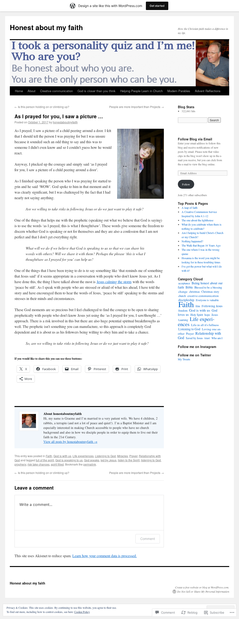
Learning (183, 320)
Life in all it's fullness (205, 325)
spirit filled (57, 464)
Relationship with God (199, 335)
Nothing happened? (192, 241)
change (182, 291)
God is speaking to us (69, 460)
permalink (89, 464)
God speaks (91, 460)
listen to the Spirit (129, 460)
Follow (186, 184)
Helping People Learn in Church (141, 91)
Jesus (214, 315)
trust (207, 338)
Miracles (122, 456)
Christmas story (210, 291)
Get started (157, 5)
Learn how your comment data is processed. (104, 555)
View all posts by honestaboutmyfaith (70, 441)
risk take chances (38, 464)
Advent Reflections (208, 91)
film (198, 306)
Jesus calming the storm (114, 281)
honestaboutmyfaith (65, 122)
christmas (194, 291)
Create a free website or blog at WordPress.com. (202, 587)
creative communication (203, 296)
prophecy (20, 464)
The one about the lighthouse (197, 220)
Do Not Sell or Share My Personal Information (203, 591)
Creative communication (56, 91)
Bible (189, 287)
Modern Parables (178, 91)
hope (207, 314)
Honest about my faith (46, 27)
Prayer (133, 456)
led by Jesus (108, 460)
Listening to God (105, 456)
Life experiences (83, 456)
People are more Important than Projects (136, 107)
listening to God (151, 460)
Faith (49, 456)
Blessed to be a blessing (208, 287)
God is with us (62, 456)
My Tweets (184, 359)
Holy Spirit (196, 314)
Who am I (216, 338)
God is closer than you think (96, 91)
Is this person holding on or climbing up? (41, 107)
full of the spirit (45, 460)
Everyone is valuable (207, 300)
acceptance (184, 283)
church (182, 296)
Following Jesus (212, 306)
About (31, 91)
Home (19, 91)
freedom (182, 310)
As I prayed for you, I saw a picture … (58, 116)
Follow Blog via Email (195, 139)
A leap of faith (189, 207)
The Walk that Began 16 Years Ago (201, 245)
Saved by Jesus (194, 338)
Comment (147, 539)
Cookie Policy (82, 612)
